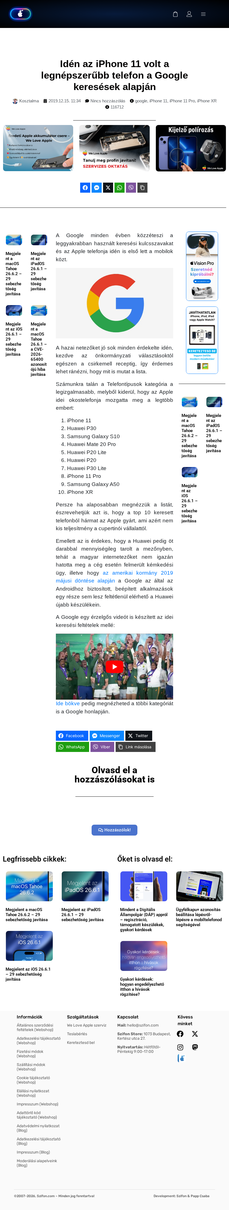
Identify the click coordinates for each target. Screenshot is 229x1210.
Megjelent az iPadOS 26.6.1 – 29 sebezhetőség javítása (82, 914)
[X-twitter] (195, 1034)
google (141, 100)
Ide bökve (68, 703)
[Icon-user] (189, 14)
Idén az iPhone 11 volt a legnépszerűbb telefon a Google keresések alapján (114, 75)
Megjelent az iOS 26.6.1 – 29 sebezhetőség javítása (28, 974)
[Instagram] (180, 1047)
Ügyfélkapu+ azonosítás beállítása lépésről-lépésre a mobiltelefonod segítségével (199, 917)
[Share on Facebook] (85, 188)
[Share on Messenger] (97, 188)
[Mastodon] (195, 1047)
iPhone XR (207, 100)
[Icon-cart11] (175, 14)
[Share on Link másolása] (142, 188)
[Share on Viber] (131, 188)
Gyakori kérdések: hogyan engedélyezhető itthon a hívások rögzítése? (142, 987)
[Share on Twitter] (108, 188)
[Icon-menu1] (203, 14)
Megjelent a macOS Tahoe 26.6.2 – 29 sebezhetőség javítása (14, 273)
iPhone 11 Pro (182, 100)
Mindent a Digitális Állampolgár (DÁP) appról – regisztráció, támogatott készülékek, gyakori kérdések (144, 919)
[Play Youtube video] (114, 667)
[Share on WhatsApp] (120, 188)
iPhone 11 (158, 100)
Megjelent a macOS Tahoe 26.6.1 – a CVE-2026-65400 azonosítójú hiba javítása (39, 349)
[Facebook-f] (180, 1034)
